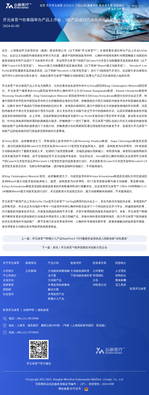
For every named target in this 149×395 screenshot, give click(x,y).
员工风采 (120, 284)
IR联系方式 (99, 284)
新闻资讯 (68, 5)
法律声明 (28, 310)
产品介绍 (80, 5)
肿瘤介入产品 (56, 298)
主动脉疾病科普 (79, 270)
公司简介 (8, 270)
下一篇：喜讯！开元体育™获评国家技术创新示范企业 (74, 247)
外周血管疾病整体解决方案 (59, 287)
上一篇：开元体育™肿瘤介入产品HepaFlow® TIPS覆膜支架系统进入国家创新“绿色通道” (74, 238)
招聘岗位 (120, 275)
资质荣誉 (8, 284)
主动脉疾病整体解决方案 (59, 273)
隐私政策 (43, 310)
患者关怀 (92, 5)
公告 (95, 280)
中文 (134, 6)
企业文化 (8, 280)
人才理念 (120, 270)
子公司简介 (9, 275)
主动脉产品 (55, 280)
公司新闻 (30, 270)
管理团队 (98, 275)
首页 (42, 5)
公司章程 (98, 270)
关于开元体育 (54, 5)
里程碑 (7, 289)
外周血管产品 (56, 294)
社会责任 (8, 294)
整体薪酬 (120, 280)
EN (141, 6)
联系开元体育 (116, 9)
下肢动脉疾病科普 (81, 275)
